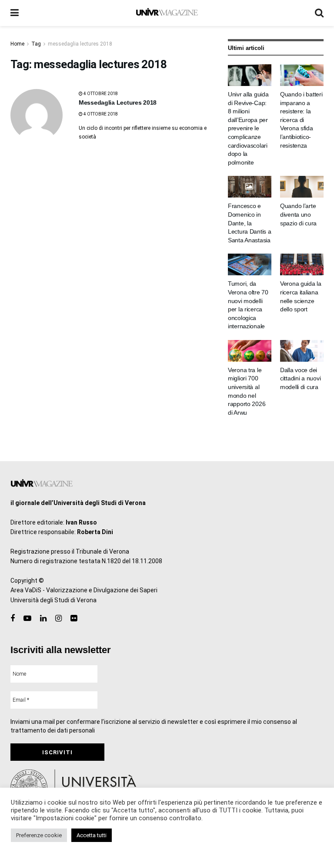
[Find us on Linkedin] (43, 619)
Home (17, 44)
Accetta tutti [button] (92, 835)
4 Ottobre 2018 (100, 93)
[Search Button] (319, 13)
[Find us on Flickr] (73, 619)
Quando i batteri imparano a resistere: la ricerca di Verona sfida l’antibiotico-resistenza (301, 120)
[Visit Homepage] (167, 13)
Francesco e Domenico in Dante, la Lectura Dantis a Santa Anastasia (249, 222)
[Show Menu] (14, 13)
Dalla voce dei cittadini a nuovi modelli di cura (300, 378)
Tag (36, 44)
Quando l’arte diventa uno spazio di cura (298, 214)
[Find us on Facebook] (12, 619)
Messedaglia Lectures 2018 (118, 102)
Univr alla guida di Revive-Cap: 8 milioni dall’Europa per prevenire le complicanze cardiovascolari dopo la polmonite (248, 128)
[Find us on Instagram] (58, 619)
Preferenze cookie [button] (39, 835)
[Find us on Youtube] (27, 619)
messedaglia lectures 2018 (80, 44)
